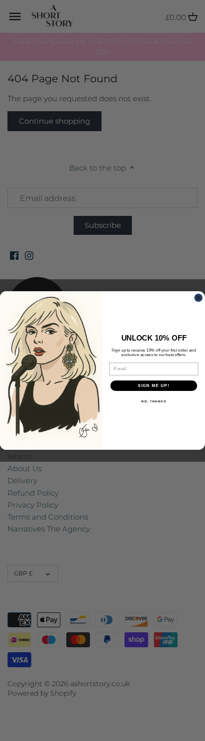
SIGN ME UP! (154, 385)
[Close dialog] (199, 298)
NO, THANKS (153, 401)
